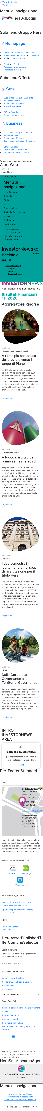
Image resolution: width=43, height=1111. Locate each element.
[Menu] (40, 20)
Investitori (12, 271)
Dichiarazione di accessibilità (20, 1097)
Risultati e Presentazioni (14, 212)
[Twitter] (8, 1037)
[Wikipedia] (27, 1036)
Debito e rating (10, 220)
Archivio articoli (12, 233)
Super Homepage (13, 265)
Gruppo (11, 268)
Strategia (8, 196)
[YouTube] (32, 1037)
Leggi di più (7, 398)
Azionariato (9, 216)
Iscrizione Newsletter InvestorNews (14, 237)
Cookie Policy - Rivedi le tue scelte (20, 1099)
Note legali (13, 1094)
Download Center (10, 927)
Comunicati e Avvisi (12, 208)
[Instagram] (13, 1037)
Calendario (7, 929)
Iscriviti (21, 765)
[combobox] (15, 963)
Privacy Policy (25, 1094)
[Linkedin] (22, 1036)
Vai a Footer (7, 5)
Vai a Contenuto (9, 2)
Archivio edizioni (12, 229)
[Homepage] (7, 18)
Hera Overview (10, 192)
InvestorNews (10, 224)
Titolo (6, 200)
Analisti (7, 204)
